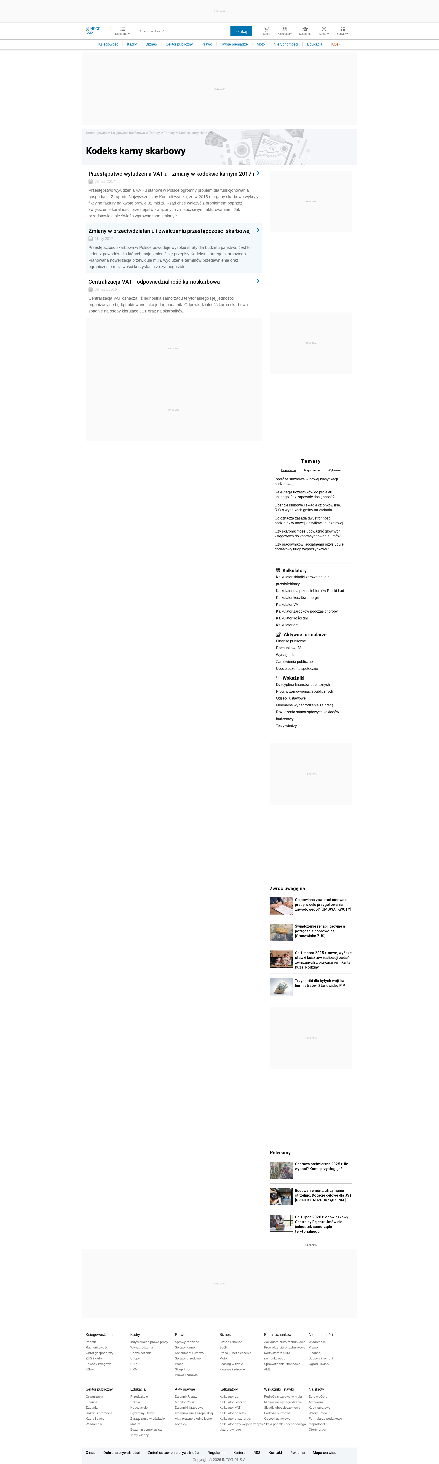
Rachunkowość (288, 648)
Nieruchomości (286, 44)
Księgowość (108, 44)
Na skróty (316, 1389)
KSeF (336, 44)
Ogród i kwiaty (319, 1364)
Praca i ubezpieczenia (235, 1353)
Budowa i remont (321, 1358)
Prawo (207, 44)
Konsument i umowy (189, 1353)
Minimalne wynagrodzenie (283, 1402)
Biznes (151, 44)
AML (267, 1369)
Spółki (224, 1347)
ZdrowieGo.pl (318, 1396)
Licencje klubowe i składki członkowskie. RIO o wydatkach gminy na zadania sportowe (308, 507)
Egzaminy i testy (142, 1413)
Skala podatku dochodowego (285, 1424)
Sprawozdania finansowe (282, 1364)
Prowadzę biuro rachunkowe (284, 1347)
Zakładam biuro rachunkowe (284, 1342)
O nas (90, 1452)
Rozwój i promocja (99, 1413)
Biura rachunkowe (279, 1335)
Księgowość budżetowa (128, 133)
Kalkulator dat (287, 625)
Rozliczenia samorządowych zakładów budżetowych (307, 715)
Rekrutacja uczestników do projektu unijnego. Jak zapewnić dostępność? (305, 494)
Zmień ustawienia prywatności (174, 1452)
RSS (257, 1452)
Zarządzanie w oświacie (147, 1418)
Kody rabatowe (319, 1407)
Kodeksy (181, 1424)
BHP (133, 1364)
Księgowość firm (99, 1335)
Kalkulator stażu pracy (236, 1418)
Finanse (314, 1353)
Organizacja (94, 1396)
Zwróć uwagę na (287, 888)
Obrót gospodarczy (99, 1353)
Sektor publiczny (179, 44)
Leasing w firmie (231, 1364)
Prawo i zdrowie (186, 1375)
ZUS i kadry (94, 1358)
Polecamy (280, 1152)
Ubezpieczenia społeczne (297, 668)
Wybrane (334, 470)
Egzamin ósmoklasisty (146, 1429)
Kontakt (275, 1452)
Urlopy (135, 1358)
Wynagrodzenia (289, 655)
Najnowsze (312, 470)
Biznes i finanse (231, 1342)
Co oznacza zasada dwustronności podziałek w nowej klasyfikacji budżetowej (309, 520)
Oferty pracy (318, 1429)
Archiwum (316, 1402)
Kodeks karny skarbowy (196, 133)
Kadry (132, 44)
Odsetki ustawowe (291, 698)
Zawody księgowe (99, 1364)
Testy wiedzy (286, 726)
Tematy (154, 133)
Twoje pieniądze (234, 44)
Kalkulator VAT (288, 604)
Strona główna (96, 133)
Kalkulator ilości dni (292, 618)
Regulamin (216, 1452)
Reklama (297, 1452)
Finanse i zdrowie (232, 1369)
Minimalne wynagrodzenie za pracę (305, 705)
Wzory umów (318, 1413)
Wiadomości (317, 1342)
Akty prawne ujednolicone (193, 1418)
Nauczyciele (139, 1407)
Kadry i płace (95, 1418)
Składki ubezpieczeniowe (282, 1407)
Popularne (288, 470)
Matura (135, 1424)
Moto (261, 44)
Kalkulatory (295, 570)
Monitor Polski (185, 1402)
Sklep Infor (182, 1369)
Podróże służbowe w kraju (283, 1396)
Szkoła (135, 1402)
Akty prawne (185, 1389)
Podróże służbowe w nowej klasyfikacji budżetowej (306, 481)
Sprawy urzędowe (188, 1358)
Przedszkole (139, 1396)
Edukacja (314, 44)
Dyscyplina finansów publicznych (303, 684)
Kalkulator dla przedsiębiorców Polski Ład (310, 591)
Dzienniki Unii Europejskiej (194, 1413)
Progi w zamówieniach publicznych (304, 691)
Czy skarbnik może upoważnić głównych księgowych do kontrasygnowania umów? (308, 533)
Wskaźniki (293, 678)
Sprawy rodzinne (187, 1342)
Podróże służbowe (277, 1413)
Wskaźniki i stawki (279, 1389)
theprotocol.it (318, 1424)
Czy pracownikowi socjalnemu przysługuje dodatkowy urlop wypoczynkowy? (309, 546)
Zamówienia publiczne (294, 662)
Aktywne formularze (305, 634)
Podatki (91, 1342)
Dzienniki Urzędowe (189, 1407)
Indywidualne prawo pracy (149, 1342)
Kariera (239, 1452)
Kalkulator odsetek (233, 1413)
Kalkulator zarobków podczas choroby (307, 611)
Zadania (92, 1407)
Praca (179, 1364)
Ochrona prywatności (121, 1452)
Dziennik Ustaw (186, 1396)
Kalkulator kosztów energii (297, 598)
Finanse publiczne (291, 641)
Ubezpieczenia (141, 1353)
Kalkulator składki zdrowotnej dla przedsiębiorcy (302, 580)
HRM (134, 1369)
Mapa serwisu (324, 1452)
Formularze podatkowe (325, 1418)
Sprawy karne (185, 1347)
